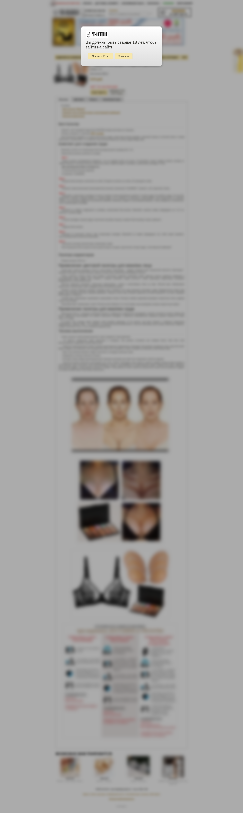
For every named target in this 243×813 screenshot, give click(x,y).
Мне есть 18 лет (101, 56)
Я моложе (123, 56)
